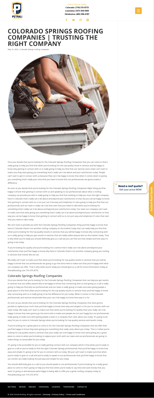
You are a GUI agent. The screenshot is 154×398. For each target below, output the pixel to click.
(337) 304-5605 (82, 10)
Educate (32, 387)
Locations (56, 387)
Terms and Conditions (75, 394)
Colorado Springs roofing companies (34, 49)
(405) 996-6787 (82, 14)
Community (44, 387)
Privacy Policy (58, 394)
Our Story (12, 387)
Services (22, 387)
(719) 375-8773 (82, 7)
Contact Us (82, 387)
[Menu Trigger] (138, 10)
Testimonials (68, 387)
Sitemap (46, 394)
